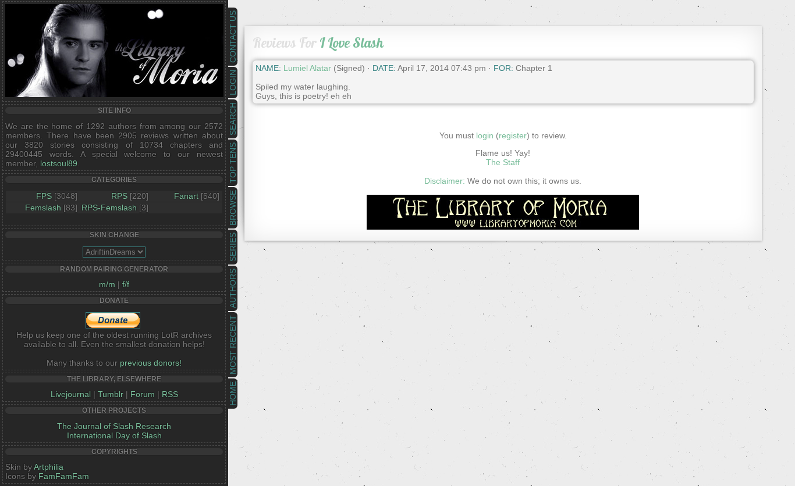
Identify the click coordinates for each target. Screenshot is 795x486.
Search (232, 118)
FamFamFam (63, 476)
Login (232, 82)
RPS (119, 196)
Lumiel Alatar (307, 68)
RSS (170, 394)
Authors (232, 288)
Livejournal (71, 394)
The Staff (503, 162)
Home (232, 393)
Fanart (186, 196)
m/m (107, 284)
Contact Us (232, 36)
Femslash (43, 207)
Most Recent (232, 344)
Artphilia (48, 466)
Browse (232, 208)
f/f (125, 284)
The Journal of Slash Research (114, 426)
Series (232, 247)
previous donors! (151, 362)
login (485, 135)
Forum (142, 394)
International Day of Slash (114, 435)
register (513, 135)
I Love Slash (352, 42)
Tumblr (110, 394)
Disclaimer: (444, 180)
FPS (44, 196)
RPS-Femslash (109, 207)
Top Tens (232, 162)
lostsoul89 (58, 163)
